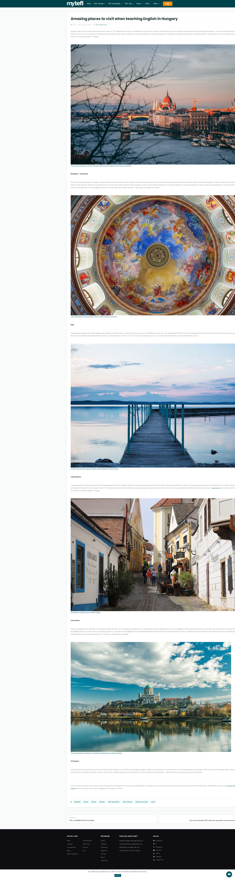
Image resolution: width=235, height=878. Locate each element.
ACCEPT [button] (118, 875)
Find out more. (142, 871)
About (138, 3)
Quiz (84, 850)
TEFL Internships (114, 3)
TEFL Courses (99, 3)
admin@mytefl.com (137, 841)
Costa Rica (104, 860)
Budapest (77, 802)
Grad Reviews (87, 841)
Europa (86, 802)
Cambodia (104, 847)
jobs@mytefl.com (136, 844)
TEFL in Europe (127, 802)
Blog (68, 850)
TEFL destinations (113, 802)
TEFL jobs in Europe (141, 802)
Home (89, 3)
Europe (94, 802)
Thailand (103, 844)
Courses (69, 844)
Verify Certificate (72, 854)
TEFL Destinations (101, 25)
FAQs (147, 3)
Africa (102, 857)
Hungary (102, 802)
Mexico (103, 841)
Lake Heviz (215, 488)
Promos (85, 847)
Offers (155, 3)
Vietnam (103, 854)
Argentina (104, 850)
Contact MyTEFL (134, 850)
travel (153, 802)
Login (168, 4)
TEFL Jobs (128, 3)
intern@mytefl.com (133, 847)
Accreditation (71, 847)
